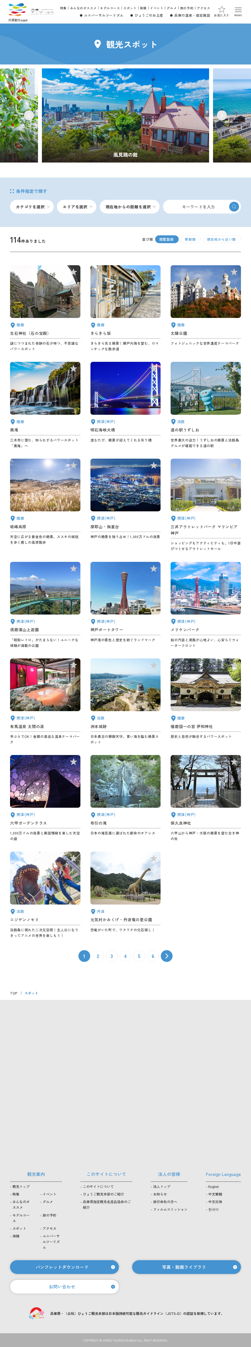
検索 (234, 207)
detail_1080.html (125, 895)
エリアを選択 (75, 207)
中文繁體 (215, 1194)
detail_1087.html (125, 308)
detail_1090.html (45, 505)
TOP (14, 993)
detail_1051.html (206, 308)
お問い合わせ (62, 1286)
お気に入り (221, 15)
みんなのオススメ (83, 8)
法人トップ (161, 1186)
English (213, 1186)
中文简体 (215, 1201)
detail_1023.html (125, 798)
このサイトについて (98, 1186)
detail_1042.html (206, 701)
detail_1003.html (206, 605)
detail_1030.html (45, 701)
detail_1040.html (45, 405)
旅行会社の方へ (165, 1201)
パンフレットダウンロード (62, 1267)
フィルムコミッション (170, 1209)
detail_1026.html (125, 505)
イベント (156, 8)
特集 (63, 8)
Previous (29, 115)
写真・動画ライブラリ (184, 1267)
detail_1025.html (206, 798)
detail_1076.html (206, 405)
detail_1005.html (206, 505)
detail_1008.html (125, 605)
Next (222, 115)
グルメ (172, 8)
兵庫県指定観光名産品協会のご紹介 (107, 1204)
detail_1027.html (125, 405)
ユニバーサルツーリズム (104, 15)
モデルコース (110, 8)
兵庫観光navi (17, 12)
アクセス (203, 8)
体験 (143, 8)
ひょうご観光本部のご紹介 (103, 1194)
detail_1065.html (125, 701)
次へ (167, 956)
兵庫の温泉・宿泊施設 (192, 15)
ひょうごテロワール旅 (42, 12)
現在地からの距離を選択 (128, 207)
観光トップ (21, 1186)
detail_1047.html (45, 308)
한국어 (213, 1209)
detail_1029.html (45, 798)
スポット (130, 8)
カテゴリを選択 (30, 207)
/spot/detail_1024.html (125, 115)
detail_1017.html (45, 605)
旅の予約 (186, 8)
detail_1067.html (45, 895)
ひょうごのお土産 (149, 15)
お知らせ (160, 1194)
